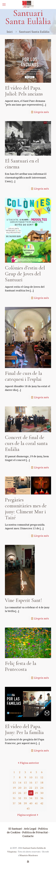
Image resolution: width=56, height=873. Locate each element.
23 (36, 787)
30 (41, 793)
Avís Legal (30, 828)
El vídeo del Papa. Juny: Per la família (24, 729)
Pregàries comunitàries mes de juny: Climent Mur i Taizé (26, 509)
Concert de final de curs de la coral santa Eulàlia (26, 443)
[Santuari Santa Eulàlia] (28, 4)
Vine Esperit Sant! (23, 600)
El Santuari (15, 828)
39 (25, 803)
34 (30, 798)
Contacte (28, 836)
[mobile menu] (4, 4)
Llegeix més (41, 112)
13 (14, 782)
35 (36, 798)
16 (30, 782)
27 (25, 793)
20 (19, 787)
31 (14, 798)
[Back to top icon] (50, 867)
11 (36, 777)
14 (19, 782)
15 (25, 782)
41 (36, 803)
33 (25, 798)
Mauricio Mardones (29, 855)
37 (14, 803)
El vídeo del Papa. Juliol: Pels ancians (24, 91)
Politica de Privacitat (35, 832)
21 (25, 787)
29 (36, 793)
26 (19, 793)
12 (41, 777)
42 (41, 803)
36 (41, 798)
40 (30, 803)
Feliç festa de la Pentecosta (20, 666)
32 (19, 798)
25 (14, 793)
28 (30, 793)
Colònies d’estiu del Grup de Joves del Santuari (25, 274)
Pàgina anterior (29, 763)
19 (14, 787)
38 (19, 803)
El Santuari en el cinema (22, 164)
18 (41, 782)
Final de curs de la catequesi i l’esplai (23, 376)
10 (30, 777)
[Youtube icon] (28, 861)
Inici (10, 32)
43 (28, 808)
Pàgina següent (26, 815)
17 (36, 782)
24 (41, 787)
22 (30, 787)
